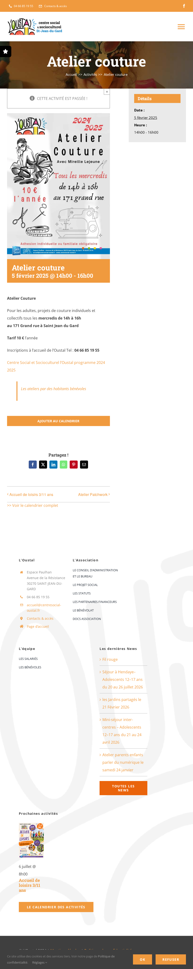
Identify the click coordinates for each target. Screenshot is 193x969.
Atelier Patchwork (93, 494)
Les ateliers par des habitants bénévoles (53, 388)
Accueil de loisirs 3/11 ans (31, 494)
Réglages (38, 962)
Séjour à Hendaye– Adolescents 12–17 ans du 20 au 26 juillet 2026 (122, 679)
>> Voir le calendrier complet (32, 505)
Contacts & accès (40, 618)
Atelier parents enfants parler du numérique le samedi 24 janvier (123, 762)
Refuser (170, 959)
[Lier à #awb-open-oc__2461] (5, 51)
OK (142, 959)
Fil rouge (110, 659)
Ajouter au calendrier (58, 421)
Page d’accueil (38, 626)
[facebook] (184, 6)
